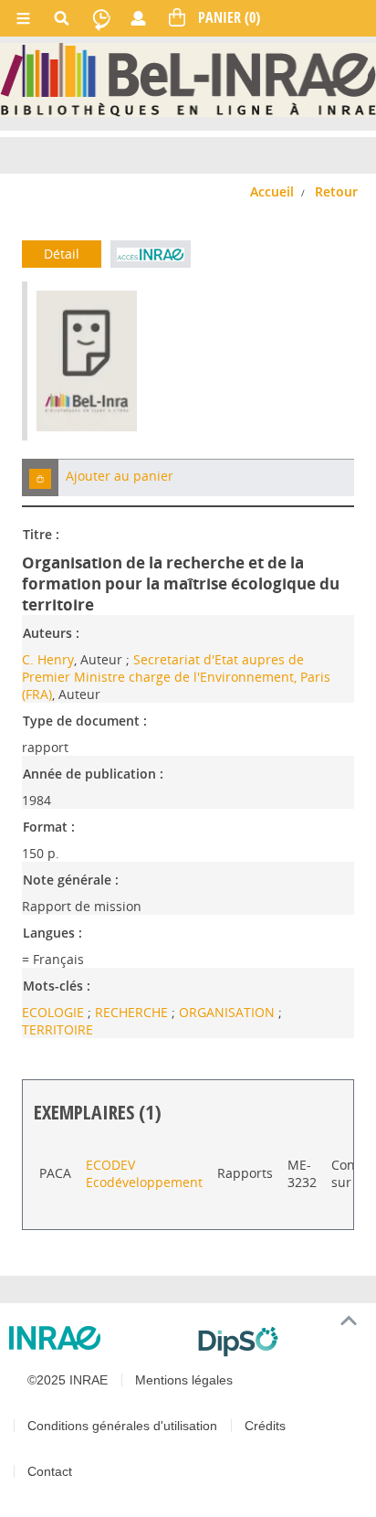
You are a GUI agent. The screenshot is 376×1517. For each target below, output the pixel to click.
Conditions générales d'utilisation (122, 1425)
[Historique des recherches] (101, 18)
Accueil (272, 191)
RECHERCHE (133, 1012)
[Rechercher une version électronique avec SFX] (150, 254)
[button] (40, 477)
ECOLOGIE (55, 1012)
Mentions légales (184, 1380)
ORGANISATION (228, 1012)
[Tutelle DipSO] (280, 1341)
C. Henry (48, 659)
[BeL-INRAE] (188, 78)
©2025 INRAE (67, 1380)
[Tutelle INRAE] (96, 1338)
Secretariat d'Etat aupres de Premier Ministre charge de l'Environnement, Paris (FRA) (176, 677)
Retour (336, 191)
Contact (49, 1471)
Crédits (265, 1425)
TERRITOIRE (57, 1029)
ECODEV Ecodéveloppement (144, 1173)
